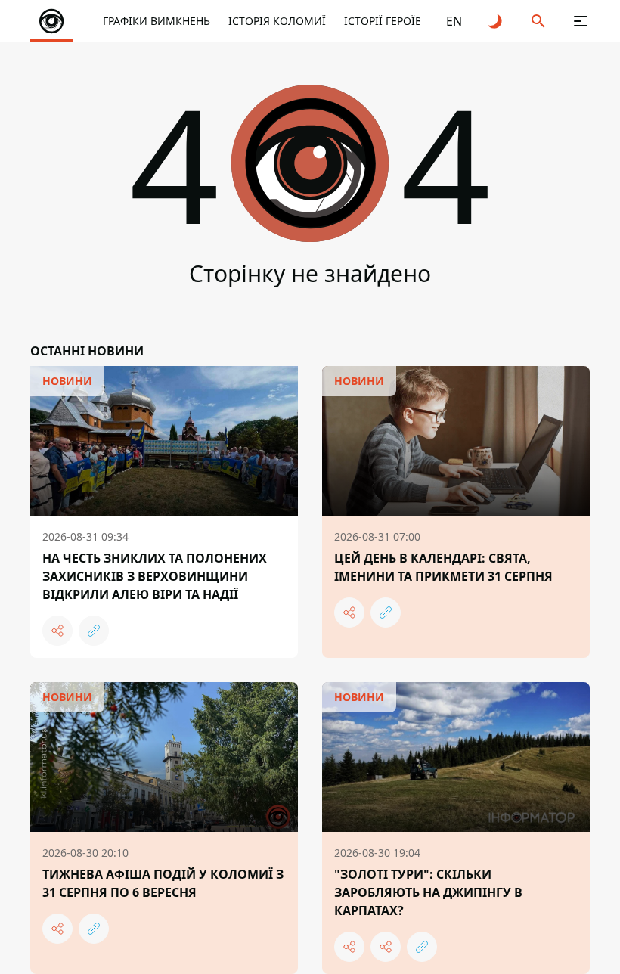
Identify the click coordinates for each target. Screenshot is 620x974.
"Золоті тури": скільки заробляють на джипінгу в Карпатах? (428, 892)
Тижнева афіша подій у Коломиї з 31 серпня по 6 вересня (163, 883)
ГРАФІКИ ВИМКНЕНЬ (156, 21)
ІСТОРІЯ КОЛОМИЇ (277, 21)
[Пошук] (538, 21)
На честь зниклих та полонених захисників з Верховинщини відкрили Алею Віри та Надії (154, 576)
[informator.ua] (51, 21)
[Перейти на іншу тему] (496, 21)
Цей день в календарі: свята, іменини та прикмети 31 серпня (443, 567)
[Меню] (581, 21)
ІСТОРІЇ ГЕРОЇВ (383, 21)
